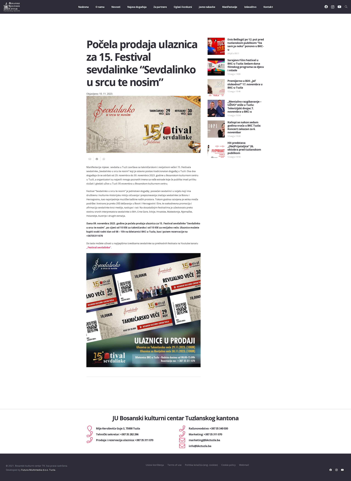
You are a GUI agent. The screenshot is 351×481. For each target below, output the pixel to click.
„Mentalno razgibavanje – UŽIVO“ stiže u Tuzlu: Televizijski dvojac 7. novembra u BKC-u (244, 106)
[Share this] (96, 159)
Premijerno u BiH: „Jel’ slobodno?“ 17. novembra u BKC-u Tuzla (244, 84)
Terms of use (174, 464)
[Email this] (89, 159)
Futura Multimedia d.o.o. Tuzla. (38, 469)
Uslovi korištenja (155, 464)
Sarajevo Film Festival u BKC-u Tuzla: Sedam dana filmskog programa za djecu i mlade (245, 65)
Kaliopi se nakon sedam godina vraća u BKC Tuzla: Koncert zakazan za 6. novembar (244, 127)
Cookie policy (228, 464)
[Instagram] (332, 7)
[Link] (12, 7)
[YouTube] (339, 6)
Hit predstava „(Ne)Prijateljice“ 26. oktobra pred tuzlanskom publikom (244, 148)
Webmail (244, 464)
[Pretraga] (346, 7)
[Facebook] (326, 6)
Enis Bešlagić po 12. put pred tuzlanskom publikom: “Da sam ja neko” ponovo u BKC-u (245, 44)
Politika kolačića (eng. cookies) (201, 464)
